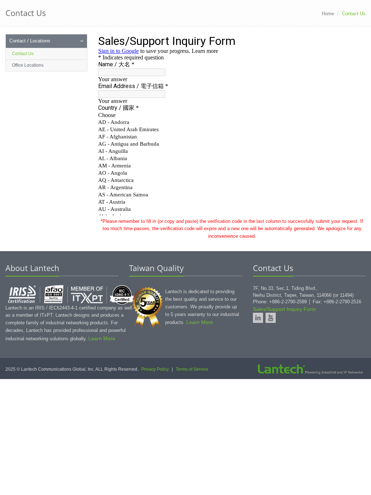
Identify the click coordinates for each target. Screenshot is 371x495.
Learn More (101, 338)
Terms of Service (192, 369)
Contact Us (23, 53)
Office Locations (27, 65)
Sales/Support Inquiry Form (284, 309)
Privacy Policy (155, 369)
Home (328, 13)
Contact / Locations (29, 40)
